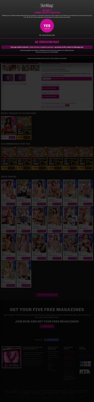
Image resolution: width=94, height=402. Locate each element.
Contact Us (30, 58)
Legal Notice (63, 58)
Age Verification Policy (45, 52)
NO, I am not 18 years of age (47, 35)
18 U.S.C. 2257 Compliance (52, 58)
